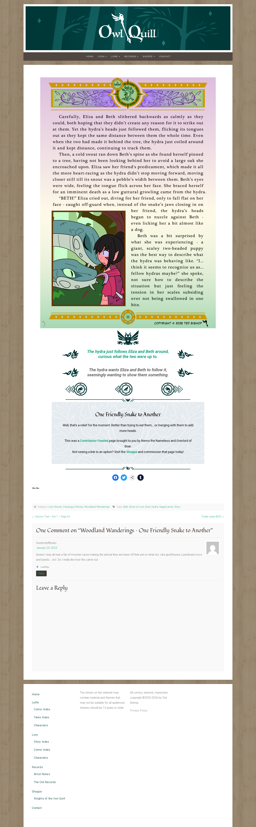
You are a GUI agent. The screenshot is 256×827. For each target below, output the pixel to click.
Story (177, 506)
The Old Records (45, 782)
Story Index (41, 741)
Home (89, 56)
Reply (41, 573)
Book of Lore (136, 506)
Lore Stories (55, 506)
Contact (164, 56)
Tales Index (41, 717)
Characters (41, 725)
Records (130, 56)
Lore (114, 56)
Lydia (101, 56)
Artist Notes (42, 774)
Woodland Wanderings (97, 506)
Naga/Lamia (166, 506)
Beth (125, 506)
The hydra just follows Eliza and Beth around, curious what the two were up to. (128, 354)
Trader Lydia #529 (211, 516)
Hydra (155, 506)
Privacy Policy (139, 710)
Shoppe (148, 56)
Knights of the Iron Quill (49, 798)
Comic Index (42, 709)
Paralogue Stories (73, 506)
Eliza (147, 506)
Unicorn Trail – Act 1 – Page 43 (52, 516)
